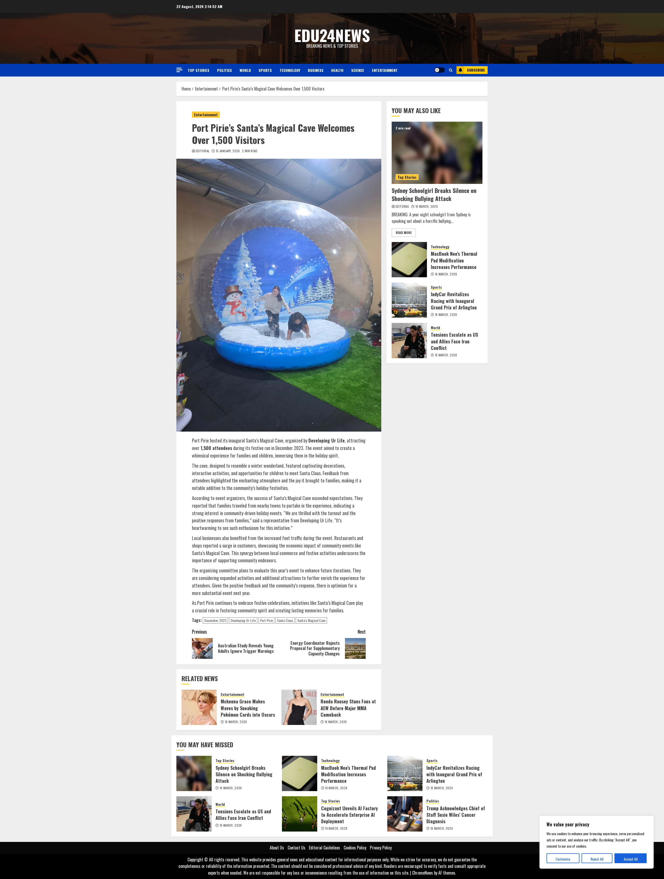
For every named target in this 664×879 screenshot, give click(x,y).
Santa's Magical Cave (311, 620)
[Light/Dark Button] (439, 70)
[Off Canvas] (179, 70)
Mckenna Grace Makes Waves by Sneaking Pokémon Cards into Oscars (248, 708)
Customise (563, 859)
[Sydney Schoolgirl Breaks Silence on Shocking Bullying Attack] (437, 153)
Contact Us (296, 848)
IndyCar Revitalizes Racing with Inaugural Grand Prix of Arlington (454, 301)
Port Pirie (266, 620)
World (245, 70)
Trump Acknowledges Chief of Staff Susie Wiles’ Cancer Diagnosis (455, 815)
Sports (265, 70)
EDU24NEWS (332, 34)
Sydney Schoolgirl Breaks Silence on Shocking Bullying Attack (434, 194)
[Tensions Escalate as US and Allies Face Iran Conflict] (409, 340)
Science (357, 70)
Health (337, 70)
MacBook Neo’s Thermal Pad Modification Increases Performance (454, 260)
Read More (404, 232)
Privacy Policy (381, 848)
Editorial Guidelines (324, 848)
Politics (224, 70)
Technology (290, 70)
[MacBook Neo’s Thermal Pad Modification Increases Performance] (409, 259)
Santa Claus (285, 620)
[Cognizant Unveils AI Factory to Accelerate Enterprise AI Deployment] (299, 814)
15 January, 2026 (228, 151)
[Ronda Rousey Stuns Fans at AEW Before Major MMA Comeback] (299, 707)
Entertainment (385, 70)
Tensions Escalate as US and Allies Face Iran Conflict (454, 341)
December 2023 (215, 620)
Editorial (203, 151)
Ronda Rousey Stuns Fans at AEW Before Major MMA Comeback (348, 708)
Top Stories (198, 70)
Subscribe (476, 70)
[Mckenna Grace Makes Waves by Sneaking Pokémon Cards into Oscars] (199, 707)
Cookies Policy (355, 848)
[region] (597, 842)
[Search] (450, 70)
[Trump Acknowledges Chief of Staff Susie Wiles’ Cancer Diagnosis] (405, 814)
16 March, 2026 (236, 722)
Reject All (597, 859)
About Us (277, 848)
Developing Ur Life (243, 620)
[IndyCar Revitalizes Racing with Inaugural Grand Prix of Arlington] (409, 300)
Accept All (631, 859)
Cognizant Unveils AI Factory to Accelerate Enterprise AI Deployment (349, 815)
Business (315, 70)
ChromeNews (422, 873)
